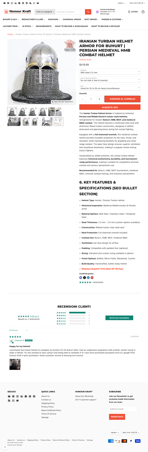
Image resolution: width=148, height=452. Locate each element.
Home (10, 34)
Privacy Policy (47, 407)
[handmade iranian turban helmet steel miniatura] (32, 111)
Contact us (46, 400)
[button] (85, 282)
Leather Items (10, 26)
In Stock (26, 26)
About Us (45, 396)
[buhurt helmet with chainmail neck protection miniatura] (26, 121)
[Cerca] (88, 11)
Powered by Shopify (15, 445)
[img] (15, 337)
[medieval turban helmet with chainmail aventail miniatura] (22, 111)
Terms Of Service (48, 414)
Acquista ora (110, 107)
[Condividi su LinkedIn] (88, 277)
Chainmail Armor (72, 19)
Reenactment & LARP (33, 19)
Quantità (83, 94)
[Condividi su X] (84, 277)
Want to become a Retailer (105, 26)
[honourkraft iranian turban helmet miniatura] (35, 121)
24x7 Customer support (85, 400)
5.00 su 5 (34, 316)
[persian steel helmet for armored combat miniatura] (55, 111)
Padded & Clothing (112, 19)
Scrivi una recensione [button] (119, 318)
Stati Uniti (136, 3)
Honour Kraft (85, 60)
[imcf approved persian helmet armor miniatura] (42, 111)
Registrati (117, 416)
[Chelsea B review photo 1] (14, 364)
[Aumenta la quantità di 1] (99, 99)
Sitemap (45, 417)
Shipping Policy (48, 403)
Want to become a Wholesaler (71, 26)
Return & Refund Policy (51, 410)
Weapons (53, 19)
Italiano (120, 3)
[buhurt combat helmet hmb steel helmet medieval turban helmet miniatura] (46, 121)
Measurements (43, 26)
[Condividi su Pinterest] (92, 277)
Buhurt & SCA (10, 19)
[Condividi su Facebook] (80, 277)
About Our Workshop (84, 396)
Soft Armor (90, 19)
